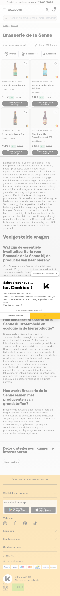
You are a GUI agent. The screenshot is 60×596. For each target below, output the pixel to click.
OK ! (45, 315)
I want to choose (15, 315)
